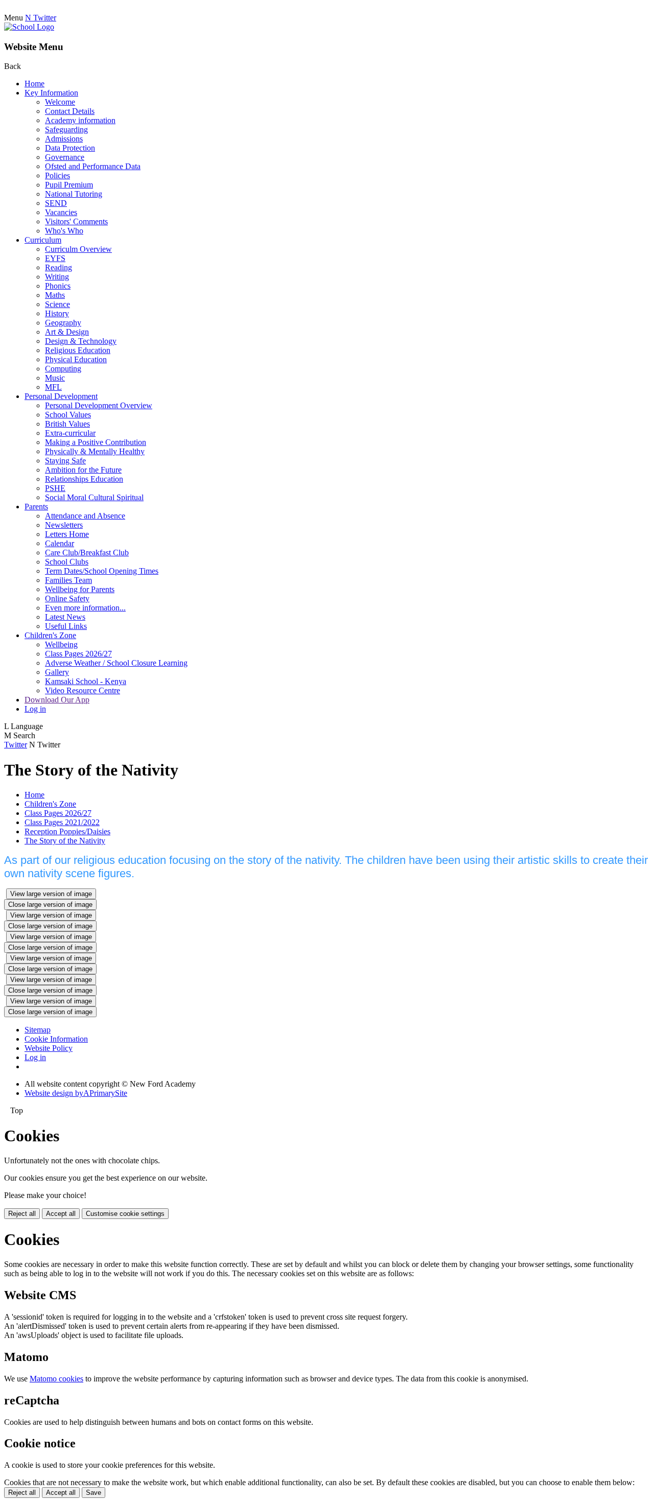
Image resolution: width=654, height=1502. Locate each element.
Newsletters (64, 525)
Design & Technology (80, 341)
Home (34, 83)
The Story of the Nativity (65, 840)
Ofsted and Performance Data (93, 166)
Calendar (59, 543)
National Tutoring (73, 194)
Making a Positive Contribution (95, 442)
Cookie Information (56, 1039)
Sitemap (38, 1029)
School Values (68, 414)
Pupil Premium (69, 184)
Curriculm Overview (78, 249)
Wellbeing (61, 644)
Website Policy (49, 1048)
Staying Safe (65, 460)
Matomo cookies (56, 1378)
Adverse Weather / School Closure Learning (116, 663)
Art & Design (67, 331)
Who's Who (64, 230)
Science (57, 304)
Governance (64, 157)
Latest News (65, 617)
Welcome (60, 102)
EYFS (55, 258)
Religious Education (77, 350)
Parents (36, 506)
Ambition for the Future (83, 469)
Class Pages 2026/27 (78, 653)
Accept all (61, 1213)
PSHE (55, 488)
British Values (67, 423)
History (57, 313)
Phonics (58, 285)
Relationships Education (84, 479)
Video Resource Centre (82, 690)
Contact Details (70, 111)
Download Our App (57, 699)
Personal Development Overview (98, 405)
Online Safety (67, 598)
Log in (35, 709)
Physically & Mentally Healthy (95, 451)
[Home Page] (29, 26)
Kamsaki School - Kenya (85, 681)
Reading (58, 267)
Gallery (57, 672)
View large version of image (51, 894)
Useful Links (66, 626)
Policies (57, 175)
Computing (63, 368)
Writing (57, 276)
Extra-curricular (70, 433)
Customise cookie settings (125, 1213)
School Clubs (66, 561)
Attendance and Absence (85, 515)
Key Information (51, 92)
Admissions (64, 138)
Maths (55, 295)
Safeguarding (66, 129)
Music (55, 377)
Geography (63, 322)
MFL (53, 387)
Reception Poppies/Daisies (67, 831)
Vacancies (61, 212)
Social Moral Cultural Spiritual (94, 497)
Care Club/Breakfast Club (87, 552)
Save (93, 1492)
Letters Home (67, 534)
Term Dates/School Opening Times (101, 571)
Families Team (68, 580)
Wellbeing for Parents (79, 589)
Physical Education (76, 359)
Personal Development (61, 396)
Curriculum (43, 240)
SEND (56, 203)
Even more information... (85, 607)
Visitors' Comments (76, 221)
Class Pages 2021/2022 (62, 822)
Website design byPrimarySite (76, 1093)
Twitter (15, 744)
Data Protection (70, 148)
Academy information (80, 120)
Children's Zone (50, 635)
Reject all (22, 1213)
